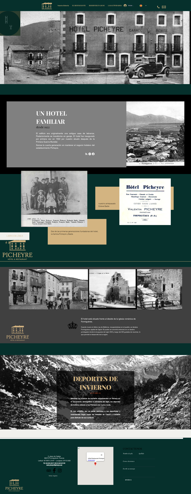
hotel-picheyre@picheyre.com (54, 465)
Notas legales (53, 476)
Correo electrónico (129, 461)
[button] (14, 236)
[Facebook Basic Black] (54, 470)
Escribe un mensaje (129, 468)
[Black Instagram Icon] (59, 470)
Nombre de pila (128, 453)
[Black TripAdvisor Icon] (48, 470)
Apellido (141, 453)
